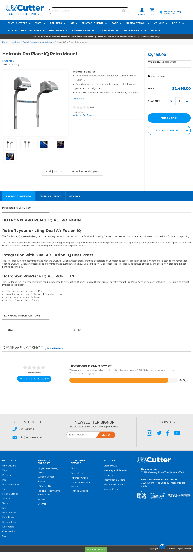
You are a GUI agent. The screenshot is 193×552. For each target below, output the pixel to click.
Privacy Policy (111, 489)
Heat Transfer (31, 30)
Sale (154, 30)
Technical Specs (50, 196)
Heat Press (56, 30)
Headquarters (162, 471)
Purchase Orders (79, 477)
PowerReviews (55, 348)
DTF (10, 30)
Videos (41, 499)
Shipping (108, 475)
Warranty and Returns (115, 470)
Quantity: (154, 101)
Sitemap (42, 504)
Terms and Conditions (115, 484)
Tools (176, 23)
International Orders (114, 479)
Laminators (106, 30)
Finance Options (79, 490)
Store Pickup (110, 465)
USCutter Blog (45, 486)
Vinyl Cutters (17, 23)
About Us (76, 468)
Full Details (78, 98)
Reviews (74, 196)
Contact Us (76, 473)
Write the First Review (83, 115)
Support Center (46, 476)
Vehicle (159, 23)
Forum (41, 481)
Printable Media (92, 23)
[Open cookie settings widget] (162, 545)
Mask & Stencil (136, 23)
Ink (72, 23)
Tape (114, 23)
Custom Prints (132, 30)
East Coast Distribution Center (163, 482)
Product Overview (19, 196)
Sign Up (106, 435)
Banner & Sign (81, 30)
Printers (56, 23)
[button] (96, 36)
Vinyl (38, 23)
